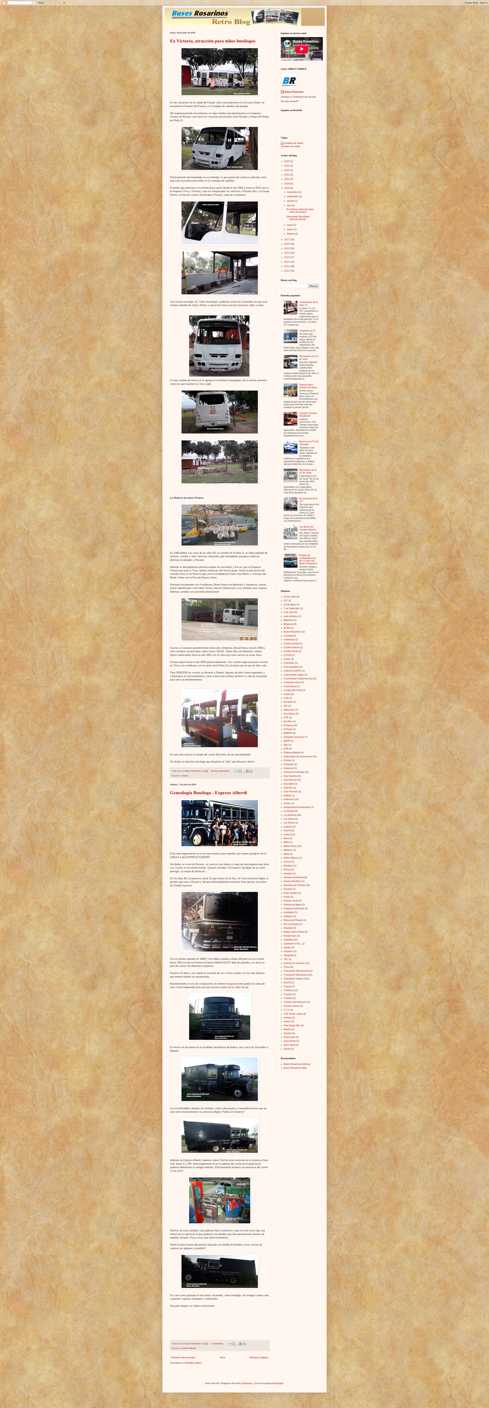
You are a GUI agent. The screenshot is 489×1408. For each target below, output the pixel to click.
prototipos (289, 912)
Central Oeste (291, 651)
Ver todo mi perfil (289, 101)
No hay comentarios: (221, 771)
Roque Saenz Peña (294, 932)
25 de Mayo (290, 604)
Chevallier (289, 663)
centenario (289, 639)
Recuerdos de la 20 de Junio (308, 471)
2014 (287, 253)
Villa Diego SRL (292, 1025)
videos (287, 1021)
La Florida (289, 811)
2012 (287, 262)
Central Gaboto (292, 647)
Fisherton (288, 764)
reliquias (288, 916)
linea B (287, 830)
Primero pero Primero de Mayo (308, 386)
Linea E (288, 834)
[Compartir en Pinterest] (251, 771)
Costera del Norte (293, 690)
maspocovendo (234, 983)
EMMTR (288, 733)
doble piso (289, 709)
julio (289, 205)
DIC (286, 706)
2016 (287, 244)
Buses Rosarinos (294, 92)
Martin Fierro (290, 846)
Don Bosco (289, 713)
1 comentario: (217, 1343)
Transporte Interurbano (296, 975)
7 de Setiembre (292, 608)
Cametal (288, 635)
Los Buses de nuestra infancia (307, 528)
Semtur (287, 947)
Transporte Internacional (296, 971)
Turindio (288, 998)
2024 (287, 165)
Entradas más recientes (183, 1357)
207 (286, 600)
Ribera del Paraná (293, 920)
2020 (287, 179)
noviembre (293, 192)
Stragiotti (288, 955)
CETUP (287, 655)
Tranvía (287, 986)
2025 (287, 161)
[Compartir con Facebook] (247, 771)
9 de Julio (289, 612)
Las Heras (289, 819)
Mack (286, 838)
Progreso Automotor (294, 908)
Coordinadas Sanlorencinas (298, 678)
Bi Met (287, 628)
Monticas (288, 865)
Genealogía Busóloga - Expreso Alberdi (208, 792)
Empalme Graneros (294, 737)
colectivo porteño (292, 670)
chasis (287, 659)
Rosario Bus (290, 936)
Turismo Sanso (291, 1006)
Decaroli (288, 702)
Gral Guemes (290, 776)
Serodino (288, 951)
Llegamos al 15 (307, 330)
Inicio (222, 1357)
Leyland (288, 826)
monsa (287, 861)
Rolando (288, 928)
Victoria (184, 776)
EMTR (287, 741)
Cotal (286, 694)
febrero (291, 233)
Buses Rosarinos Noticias (297, 1064)
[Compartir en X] (244, 771)
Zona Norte (289, 1037)
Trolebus (288, 990)
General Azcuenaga (294, 772)
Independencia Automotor (297, 807)
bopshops (247, 1383)
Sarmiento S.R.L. (292, 943)
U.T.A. (287, 1009)
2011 (287, 266)
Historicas (289, 799)
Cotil (286, 698)
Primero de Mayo (292, 904)
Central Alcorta (291, 643)
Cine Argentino (291, 667)
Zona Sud (289, 1045)
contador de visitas (290, 146)
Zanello (287, 1033)
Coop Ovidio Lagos (294, 674)
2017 (287, 239)
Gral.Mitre (289, 784)
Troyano (288, 994)
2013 (287, 257)
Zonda (287, 1048)
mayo (290, 225)
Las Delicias (290, 815)
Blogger (279, 1383)
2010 (287, 271)
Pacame (288, 889)
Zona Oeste (290, 1041)
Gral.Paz (288, 787)
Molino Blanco (291, 858)
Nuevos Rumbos (292, 881)
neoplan (288, 873)
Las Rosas (289, 822)
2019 (287, 183)
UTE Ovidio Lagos (293, 1014)
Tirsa (286, 967)
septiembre (293, 196)
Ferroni (287, 760)
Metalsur (288, 850)
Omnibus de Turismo (294, 885)
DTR (286, 717)
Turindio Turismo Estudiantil (308, 414)
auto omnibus (291, 616)
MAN (286, 842)
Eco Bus (288, 721)
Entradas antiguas (258, 1357)
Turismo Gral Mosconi (295, 1002)
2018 (287, 188)
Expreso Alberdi (188, 1348)
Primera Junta (291, 900)
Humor (287, 803)
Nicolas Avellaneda (294, 877)
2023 (287, 170)
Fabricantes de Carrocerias (298, 756)
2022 (287, 174)
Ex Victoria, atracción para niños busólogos (212, 40)
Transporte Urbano (293, 978)
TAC (286, 959)
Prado (287, 897)
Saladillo (288, 939)
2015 (287, 248)
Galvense (289, 768)
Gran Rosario (291, 791)
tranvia (287, 982)
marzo (290, 229)
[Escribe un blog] (240, 771)
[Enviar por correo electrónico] (236, 771)
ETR (286, 748)
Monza (287, 869)
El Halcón (289, 725)
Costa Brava (290, 686)
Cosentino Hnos (292, 682)
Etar (286, 745)
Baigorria (288, 620)
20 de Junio (290, 596)
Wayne (287, 1029)
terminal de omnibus (294, 963)
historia (287, 795)
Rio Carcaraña (291, 924)
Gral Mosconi (290, 780)
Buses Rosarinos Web (295, 1068)
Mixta (286, 854)
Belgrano (288, 624)
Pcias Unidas (290, 893)
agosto (291, 201)
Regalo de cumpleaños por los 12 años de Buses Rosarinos (308, 559)
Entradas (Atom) (193, 1363)
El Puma (288, 729)
